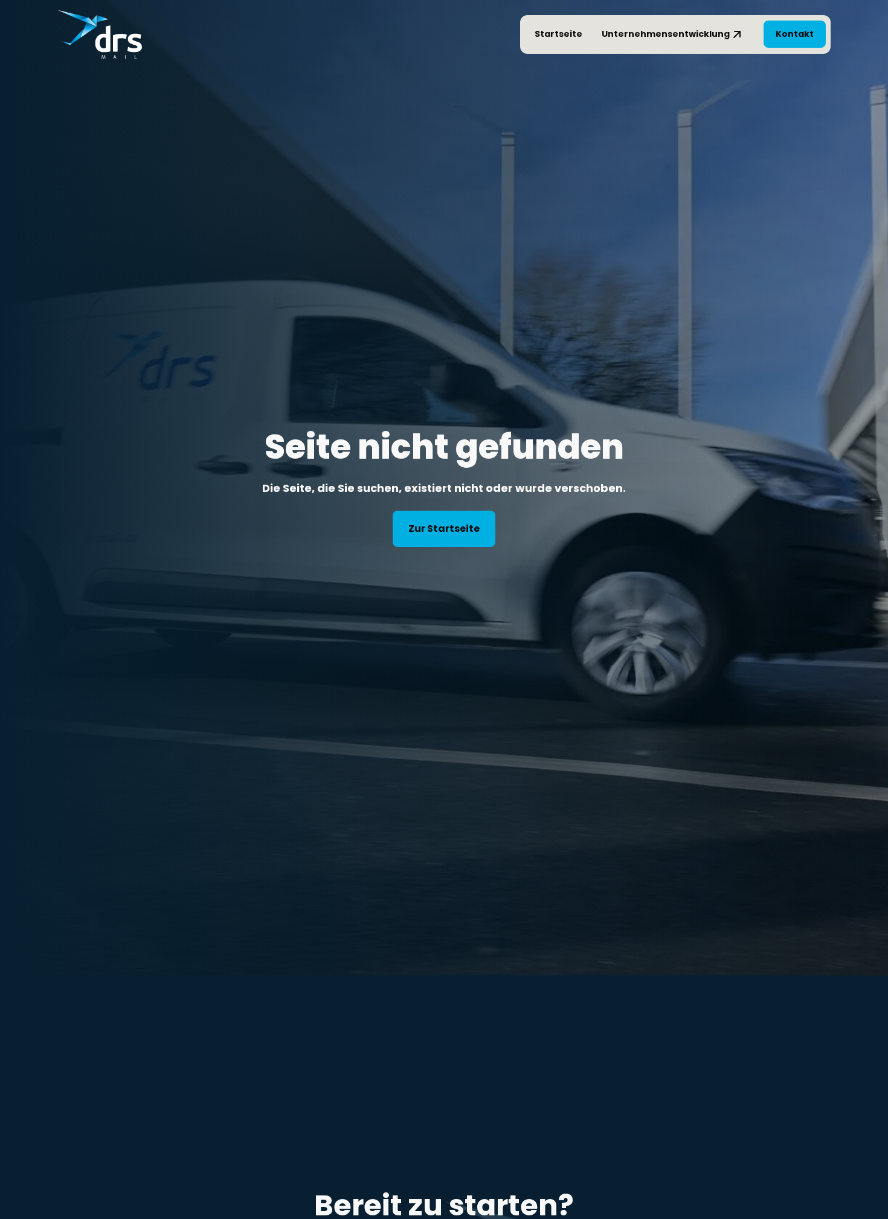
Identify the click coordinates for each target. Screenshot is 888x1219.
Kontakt (795, 34)
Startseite (558, 34)
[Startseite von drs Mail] (99, 34)
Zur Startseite (444, 528)
